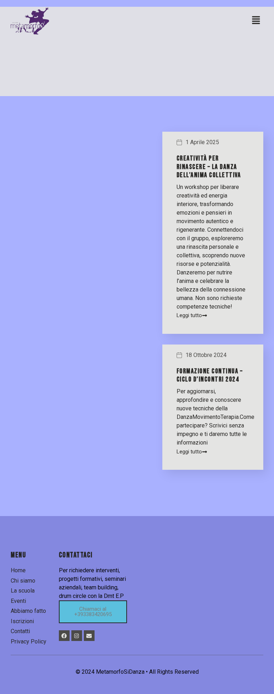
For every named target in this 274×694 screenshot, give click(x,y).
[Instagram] (76, 635)
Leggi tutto (189, 315)
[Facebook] (64, 635)
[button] (256, 20)
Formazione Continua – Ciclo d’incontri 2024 (210, 375)
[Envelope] (89, 635)
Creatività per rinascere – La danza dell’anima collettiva (209, 166)
